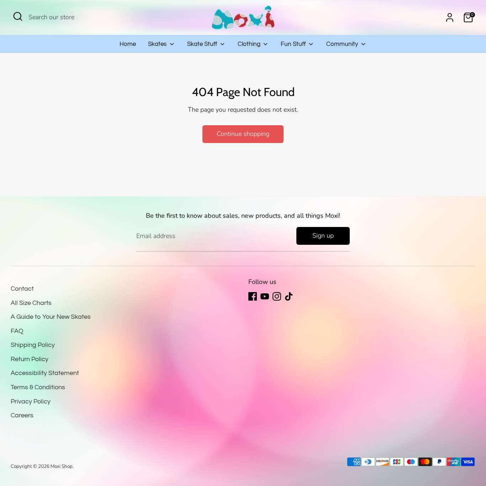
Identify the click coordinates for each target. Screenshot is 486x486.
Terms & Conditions (38, 387)
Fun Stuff (294, 44)
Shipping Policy (33, 345)
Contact (22, 288)
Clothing (250, 44)
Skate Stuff (202, 44)
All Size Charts (31, 303)
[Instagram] (277, 296)
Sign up (323, 235)
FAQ (17, 331)
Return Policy (29, 359)
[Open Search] (18, 16)
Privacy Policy (31, 401)
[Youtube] (264, 296)
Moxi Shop (62, 466)
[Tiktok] (289, 296)
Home (128, 44)
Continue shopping (243, 134)
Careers (22, 415)
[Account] (450, 17)
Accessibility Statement (45, 373)
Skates (158, 44)
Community (342, 44)
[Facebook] (252, 296)
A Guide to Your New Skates (51, 316)
